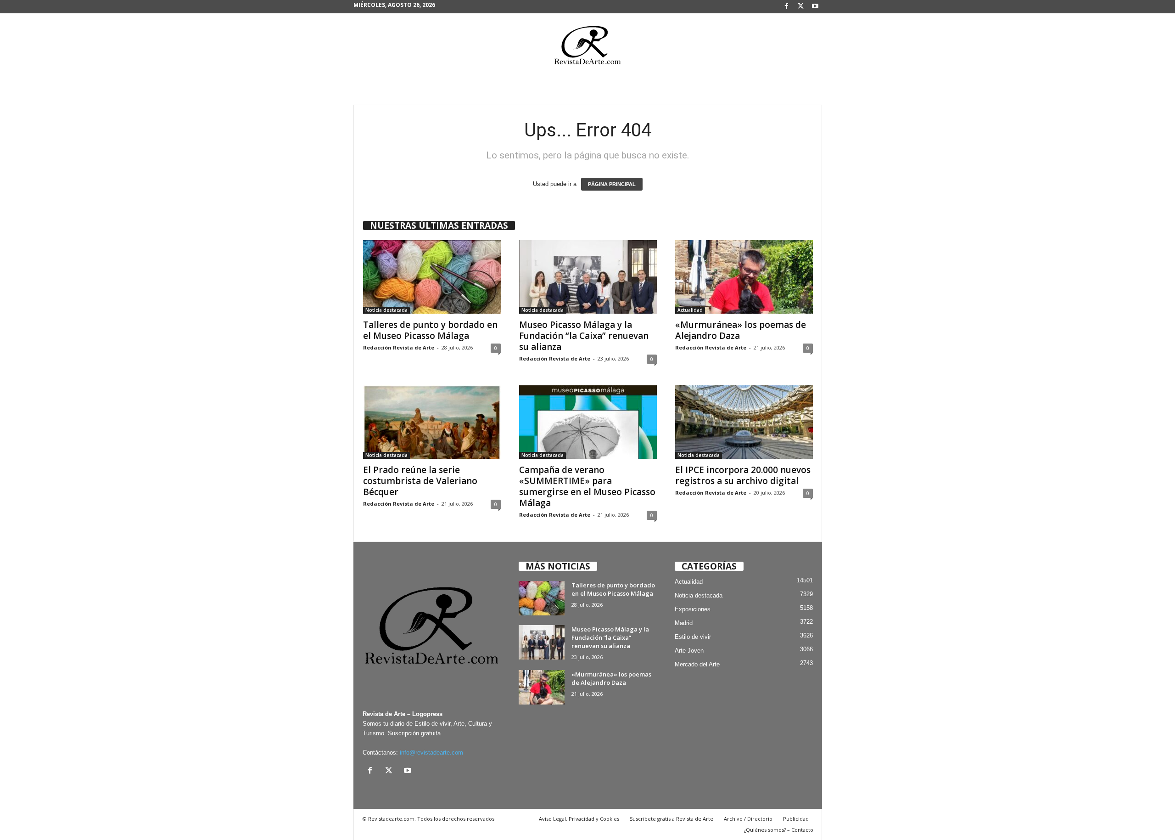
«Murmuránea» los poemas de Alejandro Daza (740, 330)
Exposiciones (693, 609)
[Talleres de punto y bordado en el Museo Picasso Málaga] (432, 277)
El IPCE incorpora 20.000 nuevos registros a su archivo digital (743, 475)
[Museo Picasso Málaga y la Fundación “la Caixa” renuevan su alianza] (588, 277)
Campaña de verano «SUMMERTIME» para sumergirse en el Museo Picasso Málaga (587, 486)
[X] (800, 6)
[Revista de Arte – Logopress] (587, 47)
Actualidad (690, 310)
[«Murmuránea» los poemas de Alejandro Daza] (744, 277)
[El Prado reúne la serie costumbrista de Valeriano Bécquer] (432, 422)
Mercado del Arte (697, 664)
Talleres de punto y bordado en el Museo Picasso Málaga (430, 330)
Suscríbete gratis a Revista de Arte (671, 818)
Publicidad (796, 818)
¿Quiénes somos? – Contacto (778, 829)
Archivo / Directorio (748, 818)
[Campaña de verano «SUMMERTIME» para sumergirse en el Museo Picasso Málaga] (588, 422)
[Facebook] (786, 6)
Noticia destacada (386, 310)
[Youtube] (815, 6)
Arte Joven (689, 650)
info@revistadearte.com (431, 752)
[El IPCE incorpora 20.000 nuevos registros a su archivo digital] (744, 422)
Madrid (684, 623)
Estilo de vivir (693, 636)
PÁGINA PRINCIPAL (612, 184)
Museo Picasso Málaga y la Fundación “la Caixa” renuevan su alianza (584, 336)
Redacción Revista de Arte (398, 347)
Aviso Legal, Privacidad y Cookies (579, 818)
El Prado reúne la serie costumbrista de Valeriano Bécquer (420, 481)
